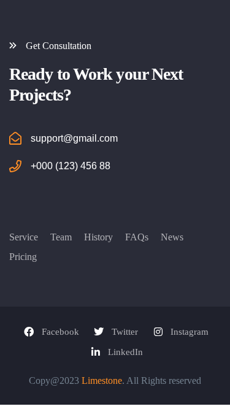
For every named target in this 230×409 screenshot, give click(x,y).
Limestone (102, 380)
